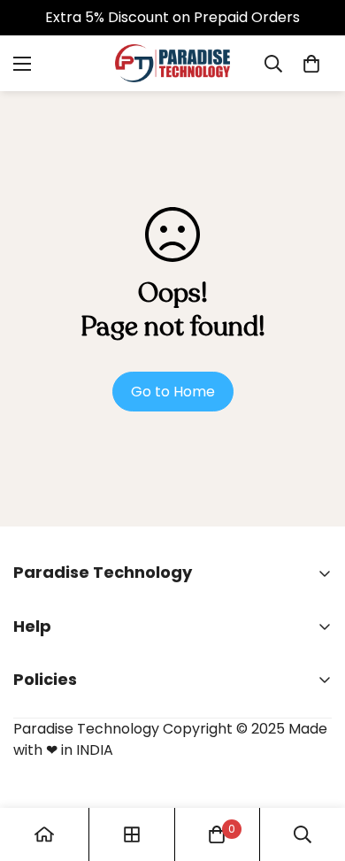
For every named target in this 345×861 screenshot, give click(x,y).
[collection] (132, 834)
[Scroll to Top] (313, 767)
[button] (311, 63)
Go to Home (173, 391)
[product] (44, 834)
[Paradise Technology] (172, 63)
